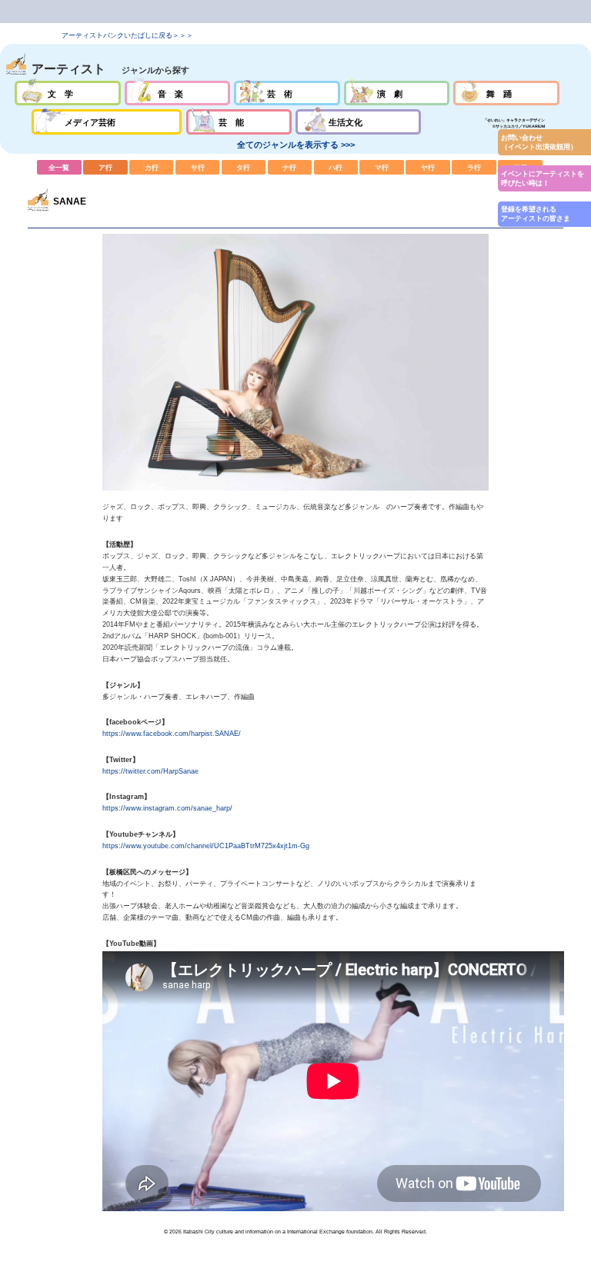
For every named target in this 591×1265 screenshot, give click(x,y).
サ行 (197, 167)
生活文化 (358, 121)
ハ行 (336, 167)
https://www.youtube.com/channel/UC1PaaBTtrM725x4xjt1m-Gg (205, 846)
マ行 (381, 167)
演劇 (396, 93)
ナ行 (290, 167)
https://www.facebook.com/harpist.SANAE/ (171, 733)
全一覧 (59, 167)
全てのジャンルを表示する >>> (296, 144)
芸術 (286, 93)
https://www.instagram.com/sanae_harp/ (167, 808)
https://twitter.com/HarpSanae (150, 771)
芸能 (239, 121)
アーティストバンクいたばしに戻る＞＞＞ (127, 35)
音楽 (177, 93)
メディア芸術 (107, 121)
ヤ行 (428, 167)
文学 (67, 93)
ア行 (105, 167)
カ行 (151, 167)
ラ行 (474, 167)
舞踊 (506, 93)
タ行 (244, 167)
